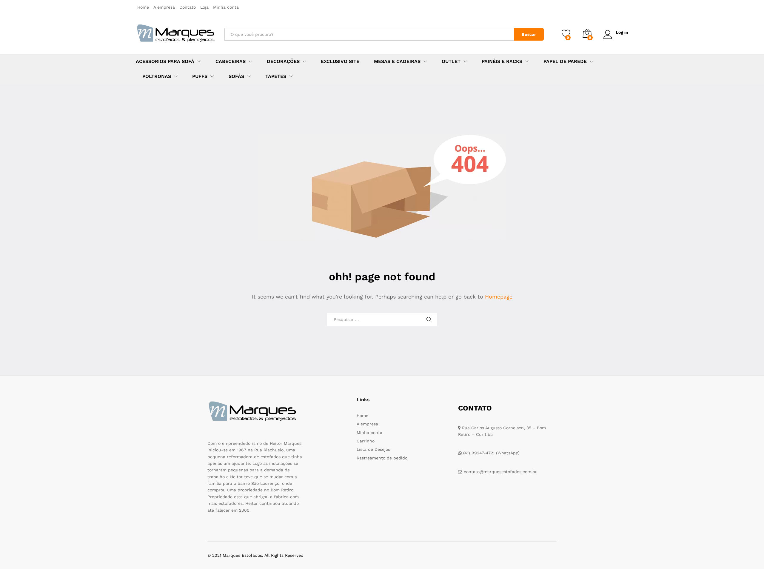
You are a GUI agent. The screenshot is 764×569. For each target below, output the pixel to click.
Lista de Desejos (373, 449)
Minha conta (226, 7)
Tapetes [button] (275, 76)
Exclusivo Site (340, 61)
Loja (204, 7)
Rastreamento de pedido (382, 458)
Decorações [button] (283, 61)
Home (143, 7)
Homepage (498, 296)
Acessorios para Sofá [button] (165, 61)
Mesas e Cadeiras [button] (397, 61)
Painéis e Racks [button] (502, 61)
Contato (187, 7)
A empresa (164, 7)
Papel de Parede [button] (565, 61)
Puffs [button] (199, 76)
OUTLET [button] (451, 61)
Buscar (529, 34)
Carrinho (366, 441)
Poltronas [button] (156, 76)
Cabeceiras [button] (230, 61)
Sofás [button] (236, 76)
